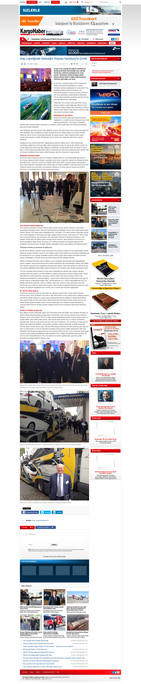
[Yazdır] (77, 64)
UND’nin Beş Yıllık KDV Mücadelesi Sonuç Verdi (112, 209)
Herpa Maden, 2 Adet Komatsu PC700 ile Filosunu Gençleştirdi (113, 235)
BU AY (100, 255)
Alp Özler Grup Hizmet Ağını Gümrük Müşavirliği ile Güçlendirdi (41, 661)
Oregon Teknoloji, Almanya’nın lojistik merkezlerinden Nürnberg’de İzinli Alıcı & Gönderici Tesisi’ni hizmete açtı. (31, 634)
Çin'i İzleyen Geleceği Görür (108, 83)
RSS (58, 672)
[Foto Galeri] (84, 39)
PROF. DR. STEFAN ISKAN (99, 385)
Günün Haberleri (32, 2)
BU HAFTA (106, 255)
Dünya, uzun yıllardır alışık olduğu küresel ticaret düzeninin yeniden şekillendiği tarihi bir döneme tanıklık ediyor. (105, 377)
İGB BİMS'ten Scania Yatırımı (113, 246)
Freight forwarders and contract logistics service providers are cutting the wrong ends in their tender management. (106, 410)
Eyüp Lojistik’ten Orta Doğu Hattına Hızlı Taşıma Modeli (39, 664)
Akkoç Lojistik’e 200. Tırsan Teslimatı (43, 39)
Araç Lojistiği (36, 520)
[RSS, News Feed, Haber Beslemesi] (118, 39)
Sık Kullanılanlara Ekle (48, 672)
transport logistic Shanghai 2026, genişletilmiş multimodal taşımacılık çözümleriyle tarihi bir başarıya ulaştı (54, 658)
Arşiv (40, 2)
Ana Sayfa (22, 2)
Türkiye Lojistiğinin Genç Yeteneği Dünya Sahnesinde (38, 643)
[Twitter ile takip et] (115, 39)
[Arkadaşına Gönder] (74, 64)
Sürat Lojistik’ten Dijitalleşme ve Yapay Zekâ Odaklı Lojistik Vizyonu (42, 666)
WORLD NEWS (96, 451)
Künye (31, 672)
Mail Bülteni (55, 2)
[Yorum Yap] (72, 64)
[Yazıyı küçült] (82, 64)
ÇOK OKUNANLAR (96, 200)
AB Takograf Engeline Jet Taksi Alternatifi (35, 649)
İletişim (38, 672)
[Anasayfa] (24, 39)
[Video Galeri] (98, 39)
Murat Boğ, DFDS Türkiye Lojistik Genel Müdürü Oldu (113, 222)
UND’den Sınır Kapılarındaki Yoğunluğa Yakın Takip (37, 655)
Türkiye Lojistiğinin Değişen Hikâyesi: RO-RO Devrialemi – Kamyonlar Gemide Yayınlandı (48, 646)
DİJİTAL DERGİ (96, 418)
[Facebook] (22, 64)
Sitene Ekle (47, 2)
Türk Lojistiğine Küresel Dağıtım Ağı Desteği (35, 640)
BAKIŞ (94, 353)
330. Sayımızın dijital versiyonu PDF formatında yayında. (106, 441)
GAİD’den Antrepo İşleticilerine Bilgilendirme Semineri (38, 652)
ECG (47, 520)
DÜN (111, 255)
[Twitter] (25, 64)
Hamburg (43, 520)
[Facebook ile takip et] (112, 39)
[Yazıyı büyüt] (86, 64)
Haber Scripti (113, 678)
